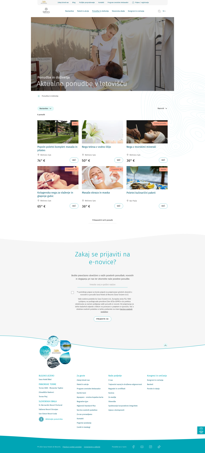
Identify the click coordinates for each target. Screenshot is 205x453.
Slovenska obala (118, 11)
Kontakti (101, 2)
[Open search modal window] (159, 11)
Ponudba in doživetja (100, 11)
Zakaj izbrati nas (63, 2)
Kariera (111, 393)
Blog (73, 2)
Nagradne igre (82, 401)
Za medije (112, 397)
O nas (110, 380)
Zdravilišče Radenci (46, 392)
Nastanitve (69, 11)
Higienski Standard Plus (86, 406)
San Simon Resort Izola (48, 414)
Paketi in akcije (83, 11)
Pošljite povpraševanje (87, 2)
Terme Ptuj (43, 397)
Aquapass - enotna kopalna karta (90, 397)
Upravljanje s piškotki (92, 447)
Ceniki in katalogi (83, 427)
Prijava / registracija (142, 2)
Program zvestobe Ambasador (118, 2)
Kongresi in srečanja (136, 11)
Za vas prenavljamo (84, 414)
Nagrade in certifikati (116, 389)
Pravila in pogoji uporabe (72, 447)
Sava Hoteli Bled (45, 379)
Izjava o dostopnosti (116, 410)
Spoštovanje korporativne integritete (123, 406)
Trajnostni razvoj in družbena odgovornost (125, 384)
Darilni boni (81, 393)
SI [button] (163, 11)
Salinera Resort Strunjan (48, 409)
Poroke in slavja (153, 389)
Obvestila (112, 401)
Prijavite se (102, 319)
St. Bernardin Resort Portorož (50, 405)
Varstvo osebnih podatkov (87, 410)
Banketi (150, 384)
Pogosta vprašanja (84, 423)
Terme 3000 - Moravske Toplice (51, 388)
